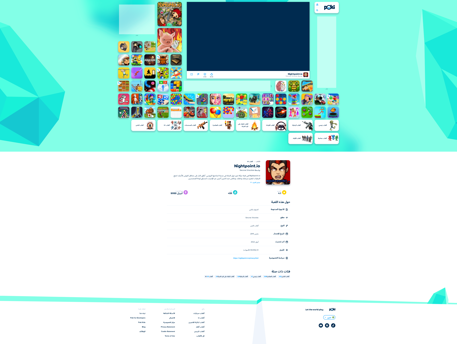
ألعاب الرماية (242, 276)
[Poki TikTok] (333, 325)
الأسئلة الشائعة (169, 313)
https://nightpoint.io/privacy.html (245, 258)
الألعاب (258, 161)
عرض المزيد (256, 182)
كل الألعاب (200, 336)
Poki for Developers (137, 318)
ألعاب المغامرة (270, 276)
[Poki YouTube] (321, 325)
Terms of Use (170, 336)
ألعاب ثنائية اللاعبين (196, 322)
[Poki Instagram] (327, 325)
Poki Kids (141, 322)
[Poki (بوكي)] (329, 7)
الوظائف (142, 331)
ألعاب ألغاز (200, 327)
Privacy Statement (168, 327)
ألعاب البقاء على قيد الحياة (225, 276)
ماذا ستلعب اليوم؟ (317, 10)
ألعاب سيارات (198, 313)
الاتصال (172, 318)
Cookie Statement (168, 331)
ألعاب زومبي (256, 276)
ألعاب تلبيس (199, 331)
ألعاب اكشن (284, 276)
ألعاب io (250, 161)
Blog (143, 327)
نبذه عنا (142, 313)
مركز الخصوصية (169, 322)
